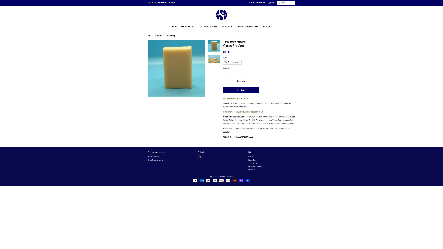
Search (250, 157)
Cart (272, 3)
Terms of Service (253, 163)
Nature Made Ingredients (155, 160)
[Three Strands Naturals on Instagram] (199, 157)
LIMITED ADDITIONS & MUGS (247, 27)
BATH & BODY (227, 27)
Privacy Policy (252, 160)
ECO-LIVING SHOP (188, 27)
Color (225, 58)
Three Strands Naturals (227, 177)
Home (149, 36)
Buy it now (241, 90)
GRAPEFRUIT (158, 36)
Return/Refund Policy (255, 166)
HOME (174, 27)
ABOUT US (267, 27)
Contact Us (251, 170)
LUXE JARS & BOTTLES (208, 27)
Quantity (226, 68)
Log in (250, 3)
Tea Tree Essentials (153, 157)
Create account (260, 3)
